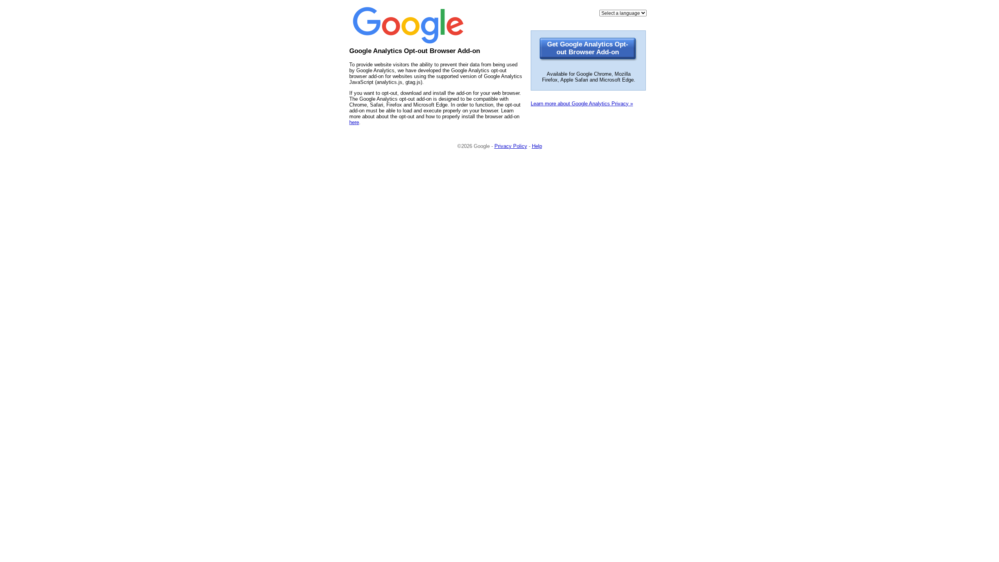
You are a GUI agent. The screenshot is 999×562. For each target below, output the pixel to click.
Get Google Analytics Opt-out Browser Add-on (587, 48)
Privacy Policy (510, 146)
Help (537, 146)
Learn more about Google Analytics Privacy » (582, 104)
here (354, 122)
